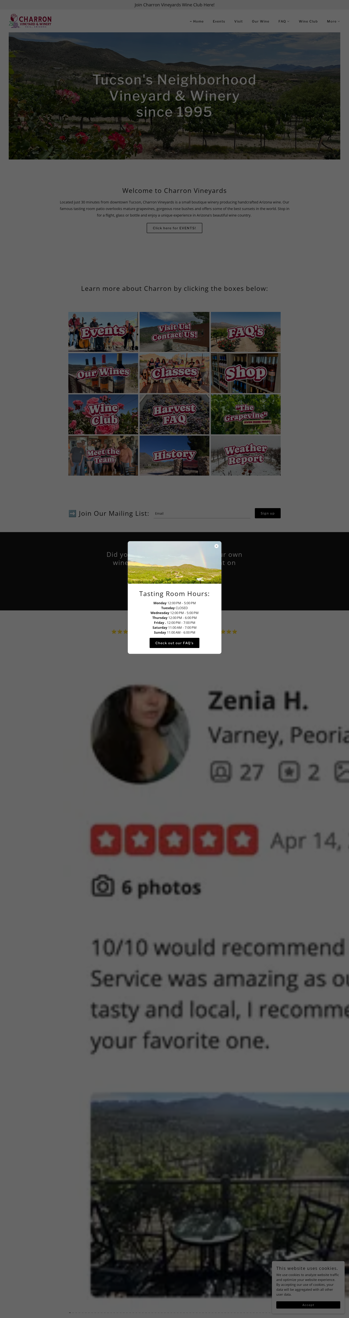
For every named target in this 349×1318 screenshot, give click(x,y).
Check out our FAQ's (174, 643)
